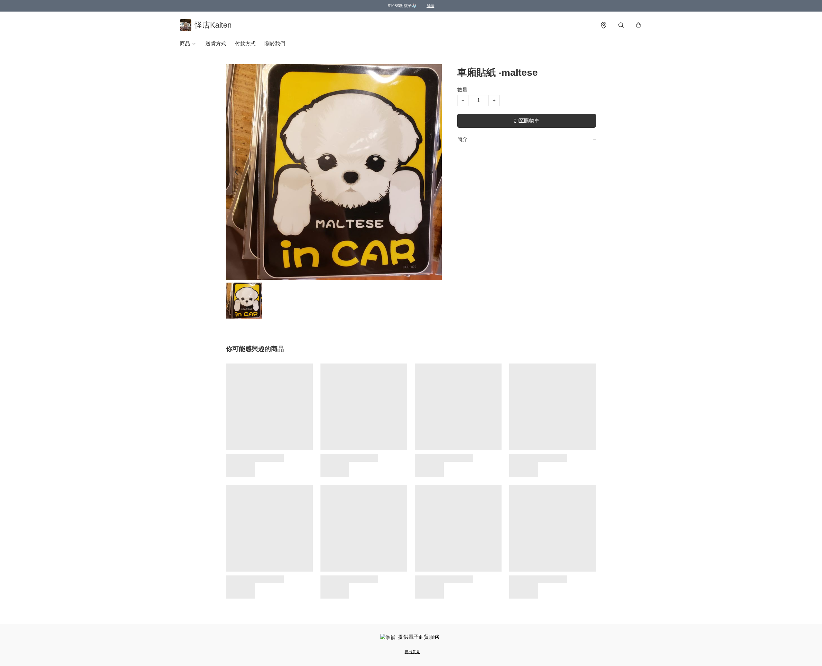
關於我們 (275, 43)
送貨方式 (216, 43)
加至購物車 (526, 120)
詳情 (430, 6)
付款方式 (245, 43)
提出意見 (412, 652)
